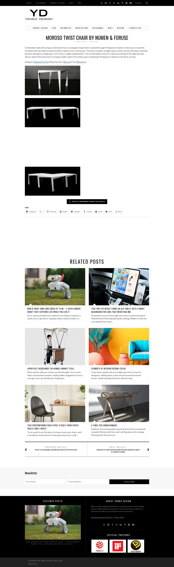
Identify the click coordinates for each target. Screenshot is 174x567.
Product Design (40, 28)
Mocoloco (80, 62)
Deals (110, 28)
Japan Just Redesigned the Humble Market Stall (51, 368)
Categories (41, 3)
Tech (54, 28)
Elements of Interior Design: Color (108, 368)
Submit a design (57, 3)
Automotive (65, 28)
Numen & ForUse (41, 62)
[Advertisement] (106, 14)
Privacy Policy (119, 517)
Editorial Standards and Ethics (102, 517)
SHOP (71, 3)
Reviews (120, 28)
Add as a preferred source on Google (88, 201)
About (29, 3)
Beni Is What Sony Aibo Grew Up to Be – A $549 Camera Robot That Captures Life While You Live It (54, 310)
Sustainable (98, 28)
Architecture (82, 28)
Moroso (66, 62)
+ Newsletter (135, 28)
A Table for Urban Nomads (104, 425)
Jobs (79, 3)
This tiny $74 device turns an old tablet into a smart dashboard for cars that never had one (118, 310)
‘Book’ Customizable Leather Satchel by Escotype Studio (56, 448)
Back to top (32, 563)
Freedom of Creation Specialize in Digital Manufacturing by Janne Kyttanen (118, 449)
